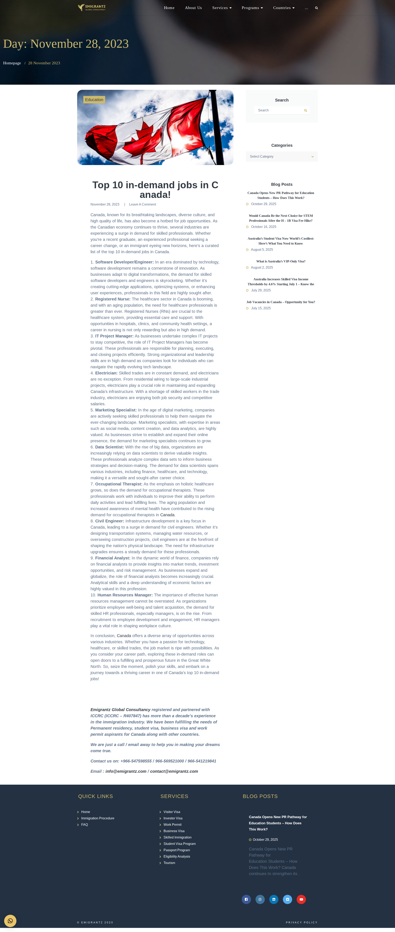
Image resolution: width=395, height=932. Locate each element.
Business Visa (174, 831)
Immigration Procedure (97, 818)
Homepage (12, 63)
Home (169, 7)
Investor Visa (173, 818)
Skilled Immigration (178, 837)
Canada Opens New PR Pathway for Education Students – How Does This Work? (278, 823)
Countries (282, 7)
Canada (167, 515)
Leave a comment (142, 204)
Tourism (169, 863)
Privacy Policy (302, 922)
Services (220, 7)
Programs (250, 7)
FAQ (84, 824)
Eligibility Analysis (177, 856)
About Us (193, 7)
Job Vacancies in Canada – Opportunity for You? (280, 302)
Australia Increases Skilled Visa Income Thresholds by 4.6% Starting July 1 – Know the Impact (281, 284)
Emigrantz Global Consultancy (120, 709)
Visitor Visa (172, 812)
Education (94, 99)
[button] (10, 921)
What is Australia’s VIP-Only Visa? (281, 261)
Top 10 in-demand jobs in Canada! (155, 189)
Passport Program (177, 850)
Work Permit (172, 824)
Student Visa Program (180, 843)
